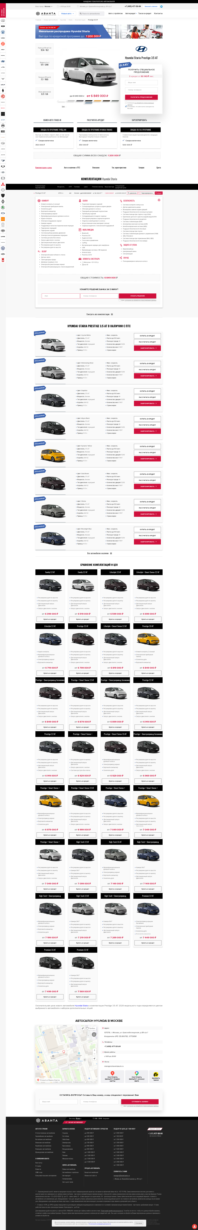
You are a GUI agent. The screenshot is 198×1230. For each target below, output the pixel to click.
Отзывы (38, 1166)
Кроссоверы (66, 1145)
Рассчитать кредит (147, 342)
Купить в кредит (147, 336)
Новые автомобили (68, 1169)
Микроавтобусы (67, 1158)
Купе (63, 1152)
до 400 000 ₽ (89, 1133)
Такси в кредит (144, 13)
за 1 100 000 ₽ (118, 1136)
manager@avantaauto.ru (114, 1066)
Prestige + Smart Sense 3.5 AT (115, 734)
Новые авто (66, 13)
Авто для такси (67, 1182)
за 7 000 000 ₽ (119, 1165)
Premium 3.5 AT (50, 949)
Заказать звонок (151, 6)
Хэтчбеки (65, 1136)
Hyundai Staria (81, 1005)
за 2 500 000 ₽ (119, 1155)
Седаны (65, 1133)
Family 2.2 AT (50, 572)
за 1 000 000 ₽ (118, 1133)
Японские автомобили (43, 1142)
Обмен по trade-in (91, 1175)
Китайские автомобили (43, 1139)
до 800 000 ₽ (89, 1145)
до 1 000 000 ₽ (90, 1152)
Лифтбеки (65, 1139)
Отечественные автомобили (45, 1133)
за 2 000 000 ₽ (119, 1152)
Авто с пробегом (115, 13)
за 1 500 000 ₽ (118, 1149)
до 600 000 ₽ (89, 1139)
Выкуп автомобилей (91, 1172)
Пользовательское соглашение (45, 1175)
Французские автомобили (44, 1152)
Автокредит (130, 13)
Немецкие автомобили (43, 1149)
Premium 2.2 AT (148, 895)
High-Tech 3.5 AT (115, 841)
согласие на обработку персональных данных (140, 300)
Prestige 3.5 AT (148, 626)
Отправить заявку (140, 1102)
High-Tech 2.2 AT (82, 841)
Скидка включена (46, 141)
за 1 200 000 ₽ (118, 1139)
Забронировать (147, 348)
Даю (138, 300)
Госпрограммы (67, 1178)
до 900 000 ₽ (89, 1149)
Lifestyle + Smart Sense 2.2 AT (148, 572)
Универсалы (66, 1142)
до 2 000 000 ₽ (90, 1158)
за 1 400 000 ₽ (118, 1145)
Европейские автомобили (44, 1136)
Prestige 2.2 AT (82, 626)
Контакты (158, 13)
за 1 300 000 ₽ (118, 1142)
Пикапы (65, 1155)
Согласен (139, 1223)
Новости (38, 1169)
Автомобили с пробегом (70, 1172)
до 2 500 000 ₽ (90, 1161)
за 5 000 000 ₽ (119, 1161)
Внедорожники (67, 1149)
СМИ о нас (38, 1172)
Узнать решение (138, 296)
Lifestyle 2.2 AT (115, 572)
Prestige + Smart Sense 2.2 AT (82, 680)
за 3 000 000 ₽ (119, 1158)
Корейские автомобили (43, 1145)
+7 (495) (155, 1133)
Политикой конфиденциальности (100, 1224)
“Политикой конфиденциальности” (111, 1210)
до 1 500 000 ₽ (90, 1155)
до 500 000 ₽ (89, 1136)
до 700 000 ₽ (89, 1142)
